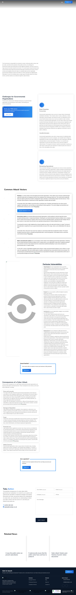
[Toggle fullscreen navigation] (2, 2)
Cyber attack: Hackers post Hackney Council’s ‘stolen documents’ (59, 555)
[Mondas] (9, 2)
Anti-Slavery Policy (10, 580)
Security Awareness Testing (25, 210)
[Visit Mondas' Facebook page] (66, 585)
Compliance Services (33, 584)
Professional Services (33, 582)
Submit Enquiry (41, 520)
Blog (46, 579)
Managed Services (32, 579)
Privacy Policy (4, 580)
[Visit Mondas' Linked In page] (63, 585)
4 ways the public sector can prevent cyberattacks (14, 554)
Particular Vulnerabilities (52, 264)
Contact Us (68, 2)
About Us (47, 582)
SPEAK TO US (26, 467)
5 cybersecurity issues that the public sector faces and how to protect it (37, 555)
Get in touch (26, 370)
